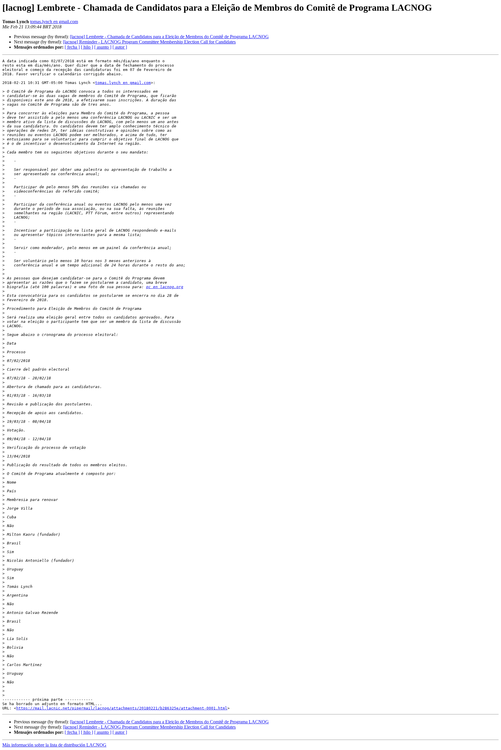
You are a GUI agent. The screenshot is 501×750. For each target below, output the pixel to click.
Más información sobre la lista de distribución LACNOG (54, 744)
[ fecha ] (72, 47)
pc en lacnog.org (164, 287)
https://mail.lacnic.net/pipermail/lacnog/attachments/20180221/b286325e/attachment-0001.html (121, 708)
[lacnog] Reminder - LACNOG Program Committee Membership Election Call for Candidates (149, 41)
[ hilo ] (87, 47)
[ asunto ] (102, 47)
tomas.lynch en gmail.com (54, 21)
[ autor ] (119, 47)
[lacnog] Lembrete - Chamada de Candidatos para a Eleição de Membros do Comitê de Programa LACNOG (169, 36)
